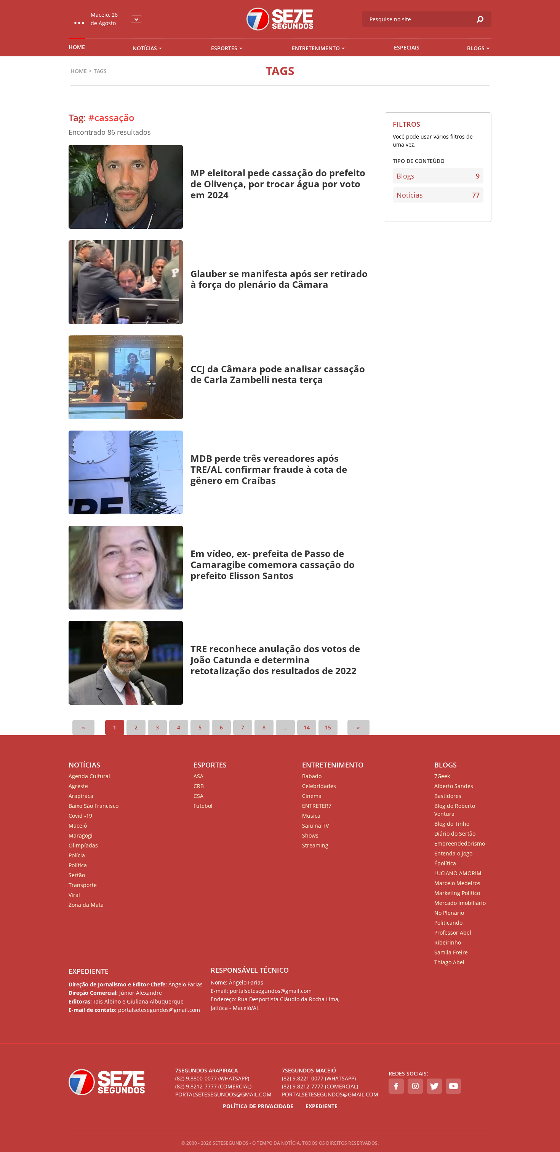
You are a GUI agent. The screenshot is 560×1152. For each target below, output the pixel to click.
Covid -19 (80, 815)
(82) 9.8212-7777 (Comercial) (213, 1086)
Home (77, 47)
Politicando (448, 922)
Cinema (312, 795)
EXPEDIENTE (89, 971)
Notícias (145, 48)
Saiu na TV (315, 825)
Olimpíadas (83, 845)
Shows (310, 835)
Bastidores (447, 795)
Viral (74, 894)
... (285, 727)
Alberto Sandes (453, 786)
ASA (198, 776)
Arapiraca (81, 795)
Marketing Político (457, 893)
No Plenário (449, 912)
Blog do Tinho (451, 823)
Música (311, 815)
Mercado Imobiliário (460, 902)
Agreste (78, 786)
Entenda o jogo (453, 853)
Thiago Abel (449, 962)
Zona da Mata (86, 904)
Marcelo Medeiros (457, 883)
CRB (199, 786)
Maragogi (81, 835)
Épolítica (445, 863)
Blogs (476, 48)
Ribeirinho (447, 942)
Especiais (406, 47)
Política (78, 865)
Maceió (78, 825)
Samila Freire (451, 952)
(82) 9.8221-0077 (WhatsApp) (319, 1078)
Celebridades (319, 786)
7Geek (442, 776)
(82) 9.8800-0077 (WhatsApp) (212, 1078)
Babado (312, 776)
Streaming (315, 845)
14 (307, 727)
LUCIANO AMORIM (458, 873)
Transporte (83, 885)
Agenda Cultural (89, 776)
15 (328, 727)
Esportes (224, 48)
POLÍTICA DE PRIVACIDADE (258, 1106)
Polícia (77, 855)
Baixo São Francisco (93, 805)
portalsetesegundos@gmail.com (223, 1094)
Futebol (203, 805)
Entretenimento (316, 48)
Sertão (77, 875)
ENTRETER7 (316, 805)
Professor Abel (452, 932)
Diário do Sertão (454, 833)
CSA (198, 795)
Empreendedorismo (459, 843)
